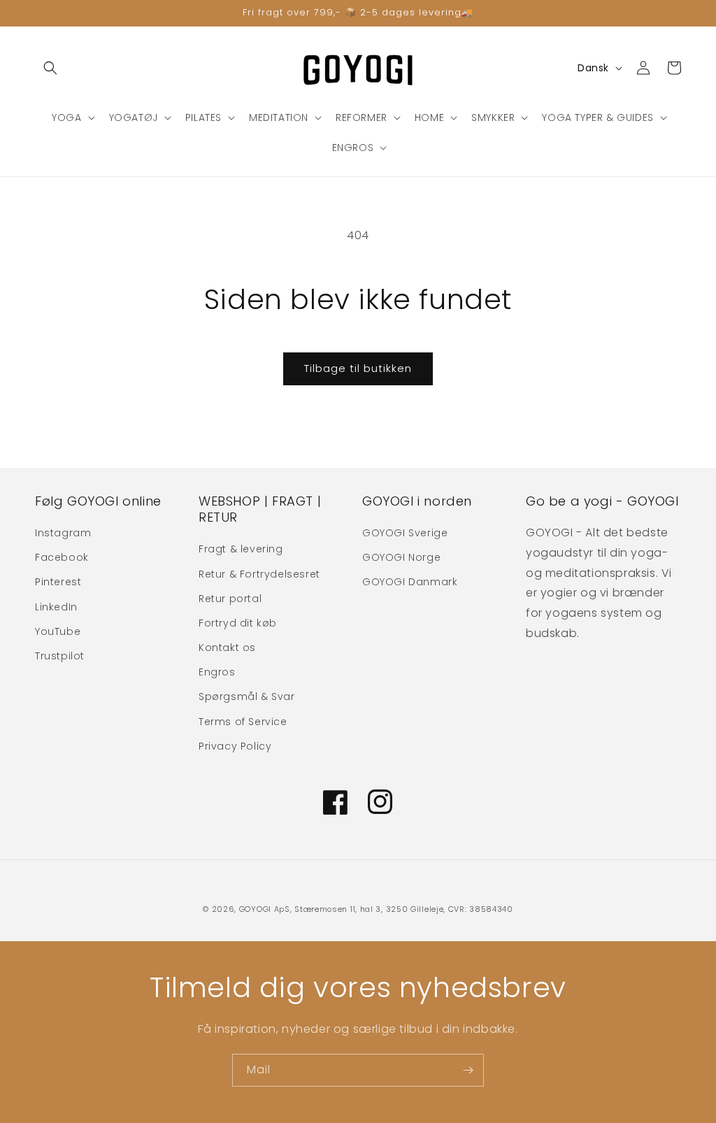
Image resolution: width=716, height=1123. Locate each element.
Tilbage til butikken (358, 368)
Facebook (62, 557)
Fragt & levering (241, 549)
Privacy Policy (235, 746)
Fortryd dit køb (238, 623)
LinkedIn (56, 607)
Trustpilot (60, 656)
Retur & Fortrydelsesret (259, 574)
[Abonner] (467, 1070)
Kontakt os (227, 648)
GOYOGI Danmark (409, 582)
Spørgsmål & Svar (247, 696)
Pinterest (58, 582)
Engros (217, 672)
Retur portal (230, 599)
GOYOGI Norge (401, 557)
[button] (50, 67)
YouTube (57, 631)
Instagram (63, 533)
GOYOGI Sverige (405, 533)
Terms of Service (243, 722)
